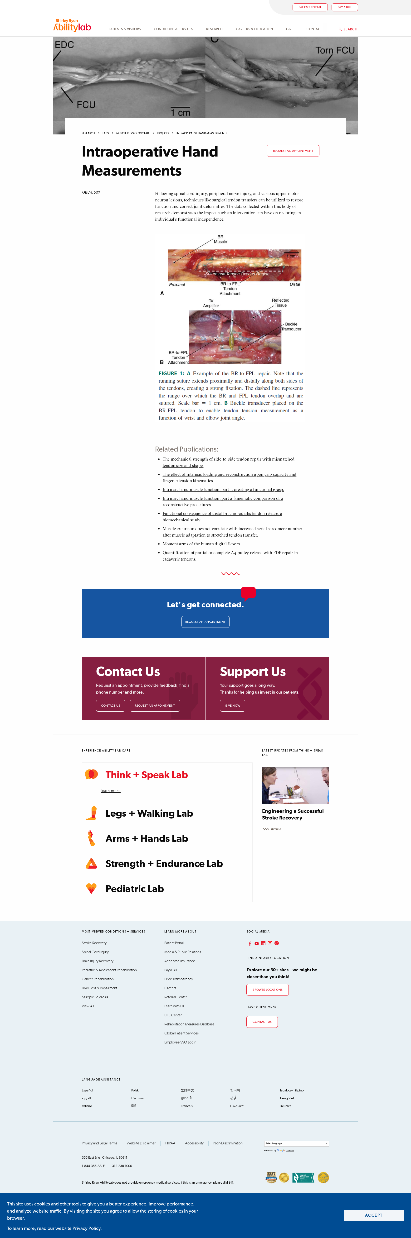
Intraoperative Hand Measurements (202, 133)
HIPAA (170, 1143)
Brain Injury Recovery (97, 961)
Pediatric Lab (135, 889)
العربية (86, 1098)
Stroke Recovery (94, 943)
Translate (290, 1150)
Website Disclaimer (141, 1143)
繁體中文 (187, 1090)
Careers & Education (254, 29)
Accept (374, 1216)
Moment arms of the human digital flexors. (202, 544)
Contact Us (110, 705)
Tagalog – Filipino (292, 1090)
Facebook (249, 943)
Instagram (269, 943)
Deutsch (286, 1106)
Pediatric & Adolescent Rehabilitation (109, 970)
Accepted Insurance (179, 961)
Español (87, 1090)
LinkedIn (263, 943)
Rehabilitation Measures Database (189, 1024)
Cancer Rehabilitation (98, 979)
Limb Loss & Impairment (99, 988)
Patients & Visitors (125, 29)
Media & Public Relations (182, 952)
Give (289, 29)
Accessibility (194, 1143)
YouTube (256, 943)
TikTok (276, 943)
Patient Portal (310, 7)
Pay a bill (345, 7)
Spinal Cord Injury (95, 952)
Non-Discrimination (228, 1143)
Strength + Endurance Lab (164, 864)
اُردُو (233, 1098)
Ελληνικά (237, 1106)
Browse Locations (268, 989)
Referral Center (175, 997)
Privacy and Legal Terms (99, 1143)
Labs (106, 133)
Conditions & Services (173, 29)
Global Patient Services (181, 1033)
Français (187, 1106)
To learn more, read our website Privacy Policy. (54, 1228)
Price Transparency (178, 979)
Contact (314, 29)
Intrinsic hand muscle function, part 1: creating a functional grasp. (223, 489)
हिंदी (133, 1106)
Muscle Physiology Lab (132, 133)
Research (214, 29)
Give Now (232, 705)
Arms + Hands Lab (147, 839)
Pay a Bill (170, 970)
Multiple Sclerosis (95, 997)
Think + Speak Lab (147, 775)
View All (88, 1006)
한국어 (235, 1090)
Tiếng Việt (287, 1098)
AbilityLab (73, 25)
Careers (170, 988)
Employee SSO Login (180, 1042)
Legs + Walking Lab (149, 814)
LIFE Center (173, 1015)
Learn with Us (174, 1006)
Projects (163, 133)
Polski (135, 1090)
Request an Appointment (155, 705)
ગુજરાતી (186, 1098)
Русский (137, 1098)
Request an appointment (293, 150)
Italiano (87, 1106)
